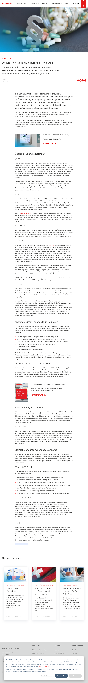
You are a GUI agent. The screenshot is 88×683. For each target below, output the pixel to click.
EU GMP (52, 245)
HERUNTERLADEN (38, 395)
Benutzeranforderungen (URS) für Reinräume (72, 591)
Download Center (59, 653)
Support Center (59, 650)
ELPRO (4, 79)
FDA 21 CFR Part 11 (25, 213)
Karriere (74, 653)
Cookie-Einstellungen (47, 676)
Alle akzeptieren (61, 676)
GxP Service (36, 656)
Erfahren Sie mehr (50, 143)
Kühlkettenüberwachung (39, 650)
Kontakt (74, 656)
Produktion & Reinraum (21, 544)
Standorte (75, 650)
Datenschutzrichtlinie (44, 666)
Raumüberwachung (38, 653)
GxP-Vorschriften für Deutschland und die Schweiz (43, 591)
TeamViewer (58, 656)
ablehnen (75, 676)
